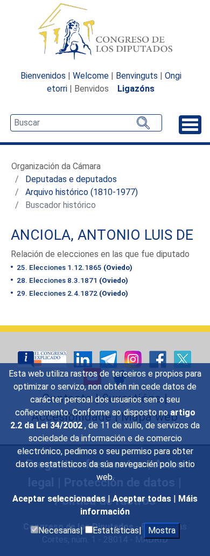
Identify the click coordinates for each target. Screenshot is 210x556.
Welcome (91, 76)
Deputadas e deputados (71, 179)
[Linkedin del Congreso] (84, 358)
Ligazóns (136, 89)
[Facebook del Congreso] (158, 358)
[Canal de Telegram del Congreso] (109, 358)
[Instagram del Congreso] (134, 358)
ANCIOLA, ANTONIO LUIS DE (102, 235)
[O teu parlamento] (43, 358)
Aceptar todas (143, 499)
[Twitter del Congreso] (182, 358)
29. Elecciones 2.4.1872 (71, 293)
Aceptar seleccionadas (60, 499)
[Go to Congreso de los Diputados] (105, 31)
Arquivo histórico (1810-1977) (81, 192)
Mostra (162, 530)
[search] (86, 122)
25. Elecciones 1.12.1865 (73, 267)
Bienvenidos (43, 76)
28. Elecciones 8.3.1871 (71, 280)
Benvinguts (137, 76)
